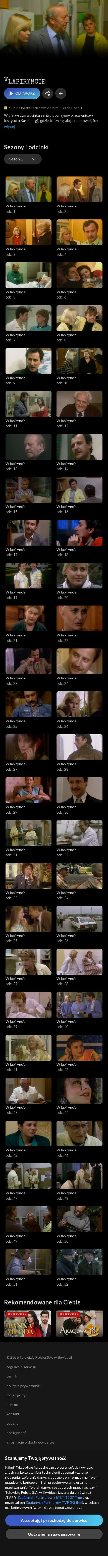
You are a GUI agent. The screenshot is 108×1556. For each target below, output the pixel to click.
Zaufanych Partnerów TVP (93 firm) (54, 1502)
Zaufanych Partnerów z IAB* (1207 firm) (50, 1497)
